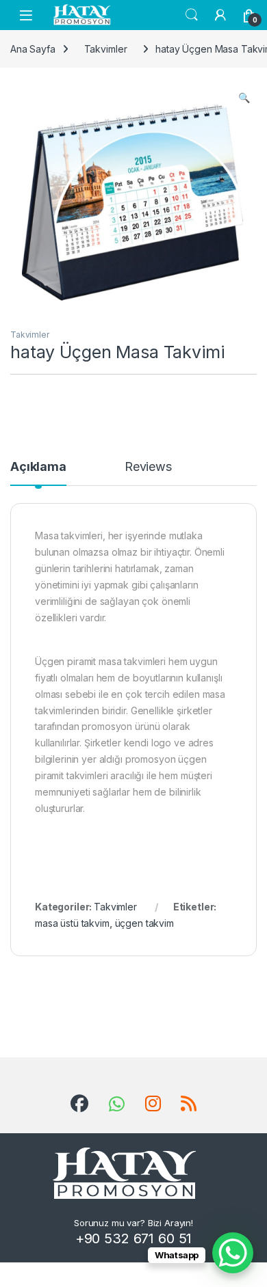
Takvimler (105, 49)
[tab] (38, 473)
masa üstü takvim (72, 923)
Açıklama (38, 467)
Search (191, 15)
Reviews (148, 467)
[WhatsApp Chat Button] (232, 1252)
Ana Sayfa (32, 49)
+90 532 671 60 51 (133, 1238)
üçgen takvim (144, 923)
